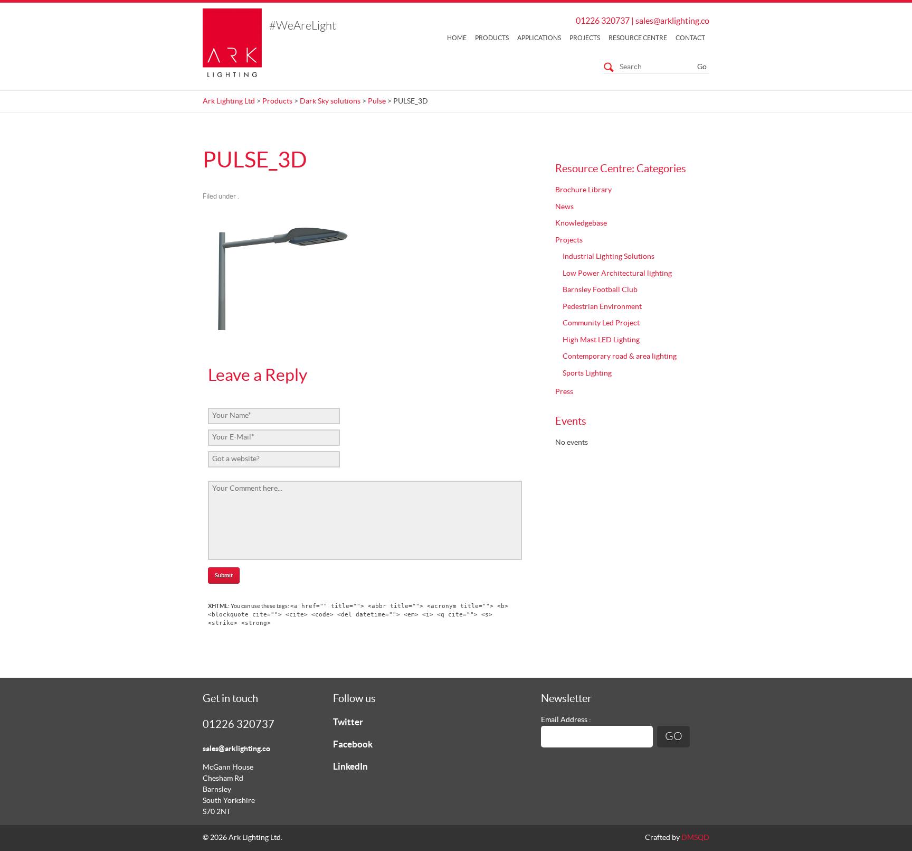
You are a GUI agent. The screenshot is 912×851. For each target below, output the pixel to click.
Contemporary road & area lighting (620, 356)
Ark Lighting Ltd (229, 101)
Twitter (348, 722)
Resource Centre (638, 38)
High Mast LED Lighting (601, 340)
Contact (690, 38)
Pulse (377, 101)
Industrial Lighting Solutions (608, 256)
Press (564, 392)
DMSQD (695, 837)
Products (492, 38)
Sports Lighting (587, 373)
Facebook (353, 744)
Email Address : (566, 720)
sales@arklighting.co (672, 21)
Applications (539, 38)
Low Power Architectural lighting (617, 273)
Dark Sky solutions (330, 101)
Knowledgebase (581, 223)
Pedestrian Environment (602, 307)
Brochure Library (583, 190)
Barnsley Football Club (600, 290)
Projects (584, 38)
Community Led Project (601, 323)
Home (457, 38)
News (564, 207)
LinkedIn (350, 766)
